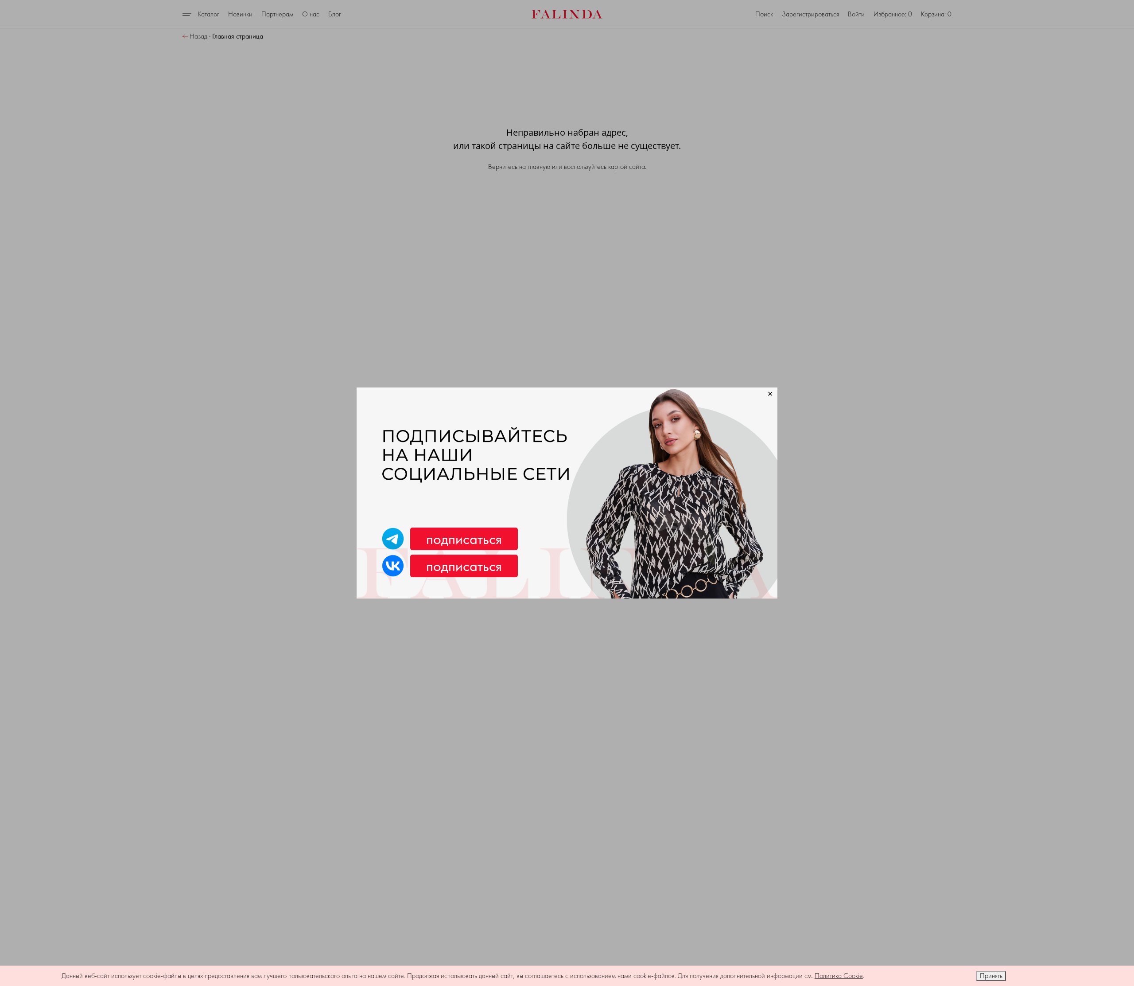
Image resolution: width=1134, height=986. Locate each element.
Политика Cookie (839, 975)
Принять (991, 975)
